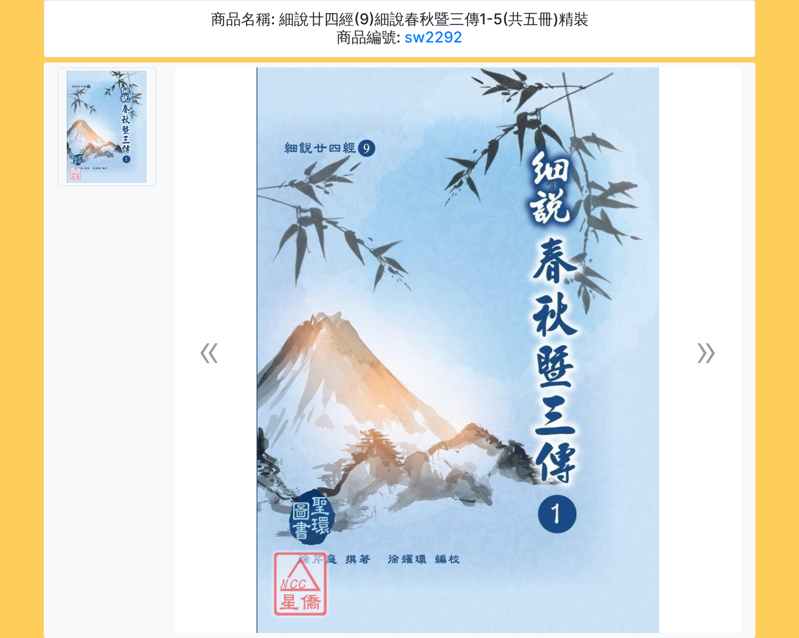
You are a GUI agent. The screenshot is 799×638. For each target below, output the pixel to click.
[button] (209, 350)
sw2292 (433, 37)
